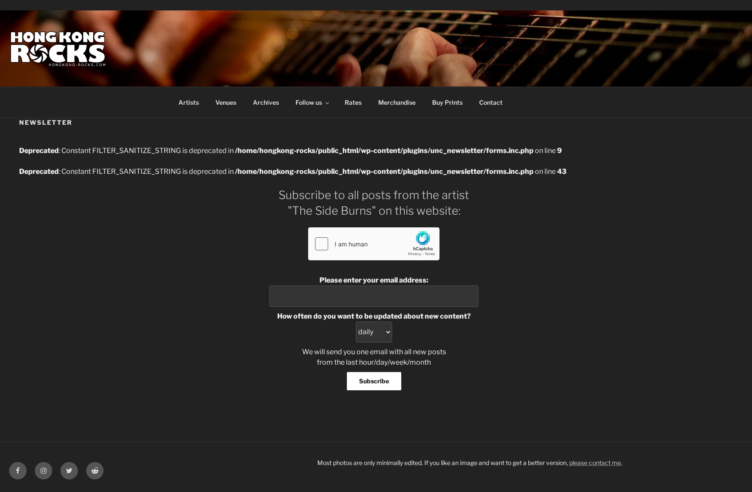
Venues (225, 102)
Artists (188, 102)
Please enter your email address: (373, 280)
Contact (491, 102)
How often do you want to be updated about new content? (374, 316)
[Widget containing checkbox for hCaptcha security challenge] (374, 243)
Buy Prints (447, 102)
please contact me (595, 462)
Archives (266, 102)
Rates (353, 102)
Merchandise (397, 102)
